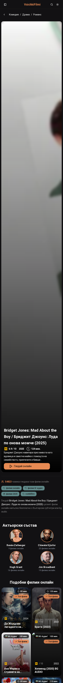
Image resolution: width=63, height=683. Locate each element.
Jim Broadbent (47, 567)
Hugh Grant (16, 567)
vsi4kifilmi (30, 494)
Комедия (14, 14)
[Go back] (4, 14)
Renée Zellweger (16, 545)
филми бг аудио (35, 488)
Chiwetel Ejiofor (47, 545)
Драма (26, 14)
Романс (37, 14)
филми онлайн (13, 488)
